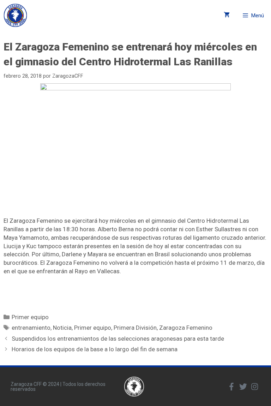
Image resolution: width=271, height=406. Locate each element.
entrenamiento (31, 327)
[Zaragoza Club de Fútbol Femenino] (15, 15)
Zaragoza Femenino (185, 327)
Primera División (135, 327)
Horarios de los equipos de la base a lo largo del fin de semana (94, 349)
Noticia (62, 327)
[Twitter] (243, 386)
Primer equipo (30, 317)
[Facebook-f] (231, 386)
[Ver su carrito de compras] (226, 15)
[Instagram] (255, 386)
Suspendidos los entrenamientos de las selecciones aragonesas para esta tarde (118, 338)
